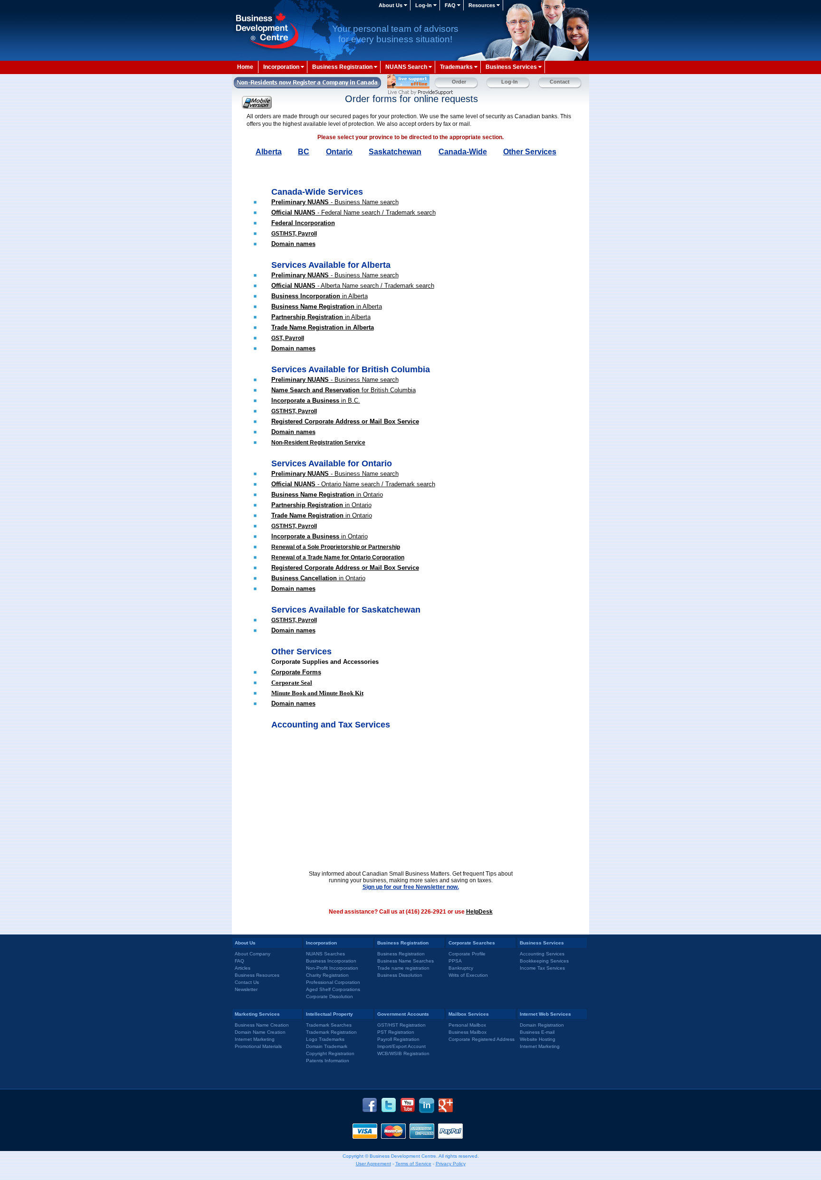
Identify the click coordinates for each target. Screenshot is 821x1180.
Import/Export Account (401, 1046)
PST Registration (395, 1032)
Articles (242, 968)
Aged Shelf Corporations (333, 989)
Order (459, 82)
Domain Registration (542, 1025)
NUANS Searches (325, 953)
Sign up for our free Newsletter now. (411, 887)
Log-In (423, 5)
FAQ (450, 5)
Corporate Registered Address (482, 1039)
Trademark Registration (331, 1032)
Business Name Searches (405, 960)
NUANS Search (406, 67)
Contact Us (247, 982)
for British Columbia (343, 390)
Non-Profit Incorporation (332, 968)
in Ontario (321, 505)
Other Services (529, 152)
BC (303, 152)
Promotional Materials (258, 1046)
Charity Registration (327, 975)
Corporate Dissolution (329, 996)
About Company (252, 953)
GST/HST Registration (401, 1025)
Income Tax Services (542, 968)
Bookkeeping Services (544, 960)
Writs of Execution (468, 975)
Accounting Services (542, 953)
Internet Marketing (255, 1039)
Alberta (269, 152)
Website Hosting (537, 1039)
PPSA (455, 960)
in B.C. (315, 400)
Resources (481, 5)
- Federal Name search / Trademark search (353, 212)
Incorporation (281, 67)
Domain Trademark (326, 1046)
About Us (390, 5)
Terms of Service (413, 1163)
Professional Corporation (333, 982)
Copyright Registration (330, 1053)
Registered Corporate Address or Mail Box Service (345, 421)
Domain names (293, 243)
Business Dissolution (399, 975)
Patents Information (327, 1060)
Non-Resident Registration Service (318, 442)
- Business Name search (335, 202)
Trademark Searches (329, 1025)
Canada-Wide (463, 152)
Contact (560, 82)
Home (245, 67)
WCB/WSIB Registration (403, 1053)
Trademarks (456, 67)
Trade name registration (403, 968)
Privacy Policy (451, 1163)
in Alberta (319, 296)
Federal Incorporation (303, 223)
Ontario (339, 152)
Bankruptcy (461, 968)
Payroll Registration (398, 1039)
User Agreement (373, 1163)
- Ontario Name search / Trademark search (353, 484)
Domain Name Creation (260, 1032)
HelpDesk (479, 911)
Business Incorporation (331, 960)
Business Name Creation (262, 1025)
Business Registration (342, 67)
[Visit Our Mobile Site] (259, 102)
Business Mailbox (468, 1032)
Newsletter (246, 989)
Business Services (511, 67)
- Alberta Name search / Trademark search (352, 285)
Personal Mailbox (467, 1025)
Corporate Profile (467, 953)
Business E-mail (537, 1032)
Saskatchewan (395, 152)
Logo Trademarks (325, 1039)
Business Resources (257, 975)
